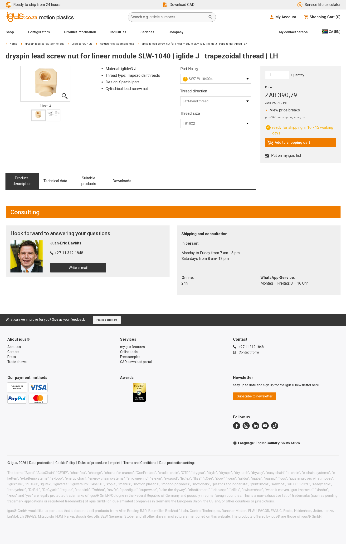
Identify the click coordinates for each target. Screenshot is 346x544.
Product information (80, 32)
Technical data (55, 181)
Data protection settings (177, 463)
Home (13, 43)
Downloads (121, 181)
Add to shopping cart (288, 143)
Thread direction (193, 91)
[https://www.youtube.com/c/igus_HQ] (265, 425)
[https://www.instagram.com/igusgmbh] (246, 425)
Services (147, 32)
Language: (252, 443)
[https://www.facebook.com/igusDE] (236, 425)
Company (176, 32)
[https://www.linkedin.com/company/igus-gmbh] (255, 425)
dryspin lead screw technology (44, 43)
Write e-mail (78, 268)
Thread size (190, 113)
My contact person (293, 32)
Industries (118, 32)
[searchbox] (168, 17)
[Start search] (210, 17)
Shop (10, 32)
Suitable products (88, 181)
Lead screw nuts (82, 43)
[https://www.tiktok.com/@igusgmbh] (274, 425)
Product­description (22, 181)
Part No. (187, 69)
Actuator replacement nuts (117, 43)
